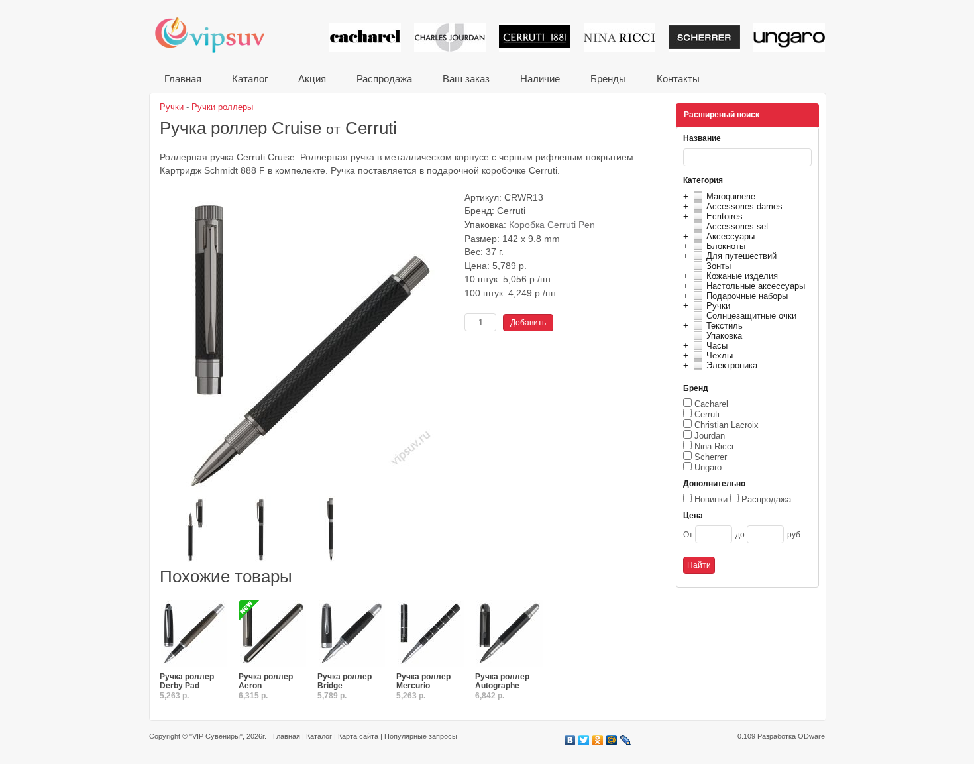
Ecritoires (724, 216)
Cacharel (711, 404)
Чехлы (719, 355)
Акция (312, 78)
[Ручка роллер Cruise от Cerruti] (309, 491)
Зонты (718, 266)
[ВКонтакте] (570, 740)
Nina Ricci (713, 446)
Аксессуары (730, 236)
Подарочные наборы (747, 296)
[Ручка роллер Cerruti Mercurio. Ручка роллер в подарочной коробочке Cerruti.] (430, 634)
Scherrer (710, 457)
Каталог (250, 78)
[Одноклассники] (598, 740)
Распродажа (384, 78)
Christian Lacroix (726, 425)
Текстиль (724, 326)
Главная (182, 78)
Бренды (608, 78)
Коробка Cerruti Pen (552, 225)
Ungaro (708, 467)
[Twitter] (584, 740)
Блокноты (725, 246)
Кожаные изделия (742, 276)
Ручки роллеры (222, 107)
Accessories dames (744, 206)
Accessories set (737, 226)
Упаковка (724, 336)
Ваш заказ (466, 78)
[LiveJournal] (626, 740)
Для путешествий (741, 256)
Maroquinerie (730, 196)
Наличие (540, 78)
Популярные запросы (420, 736)
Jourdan (709, 436)
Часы (717, 346)
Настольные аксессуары (755, 286)
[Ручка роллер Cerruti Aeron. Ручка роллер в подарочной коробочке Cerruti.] (273, 634)
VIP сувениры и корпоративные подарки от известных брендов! (219, 35)
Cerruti (707, 414)
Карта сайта (358, 736)
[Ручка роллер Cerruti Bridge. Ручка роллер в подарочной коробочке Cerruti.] (351, 634)
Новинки (711, 499)
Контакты (678, 78)
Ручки (718, 306)
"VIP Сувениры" (216, 736)
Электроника (731, 365)
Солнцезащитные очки (751, 316)
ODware (811, 736)
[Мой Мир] (612, 740)
